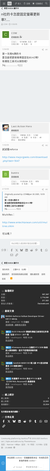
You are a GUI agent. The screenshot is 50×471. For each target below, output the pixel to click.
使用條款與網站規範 (20, 274)
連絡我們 (5, 274)
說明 (43, 274)
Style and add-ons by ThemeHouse (21, 441)
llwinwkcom (43, 303)
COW (5, 24)
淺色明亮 (5, 269)
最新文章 (9, 311)
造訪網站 (22, 140)
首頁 (4, 279)
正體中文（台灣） (20, 269)
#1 (47, 49)
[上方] (8, 279)
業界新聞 (9, 387)
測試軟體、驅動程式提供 (16, 325)
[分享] (43, 49)
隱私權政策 (34, 274)
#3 (47, 189)
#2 (47, 145)
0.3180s (39, 444)
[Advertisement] (25, 96)
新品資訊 (9, 340)
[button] (4, 3)
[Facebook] (2, 451)
